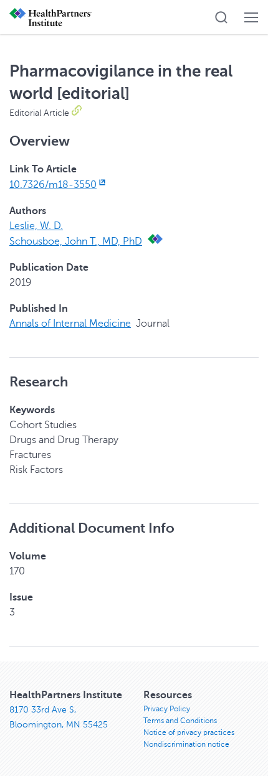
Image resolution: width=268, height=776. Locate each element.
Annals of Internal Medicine (70, 323)
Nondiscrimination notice (186, 744)
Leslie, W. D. (36, 225)
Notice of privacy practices (188, 732)
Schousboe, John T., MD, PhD (75, 241)
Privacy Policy (166, 708)
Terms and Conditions (180, 720)
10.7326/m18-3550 (53, 184)
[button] (221, 17)
